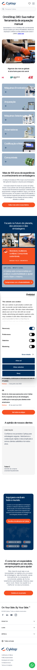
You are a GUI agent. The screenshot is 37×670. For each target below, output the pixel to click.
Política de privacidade (7, 657)
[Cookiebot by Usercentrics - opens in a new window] (26, 295)
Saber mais (21, 33)
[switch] (32, 334)
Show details (26, 354)
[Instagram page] (16, 615)
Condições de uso (6, 662)
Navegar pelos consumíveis (18, 260)
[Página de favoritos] (29, 3)
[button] (33, 3)
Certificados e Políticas (7, 655)
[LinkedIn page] (7, 615)
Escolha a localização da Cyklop (18, 521)
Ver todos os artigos (18, 412)
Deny (18, 373)
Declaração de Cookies (7, 660)
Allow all (19, 360)
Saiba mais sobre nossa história (18, 205)
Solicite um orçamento (18, 593)
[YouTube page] (11, 615)
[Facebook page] (3, 615)
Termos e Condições (7, 665)
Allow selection (18, 367)
